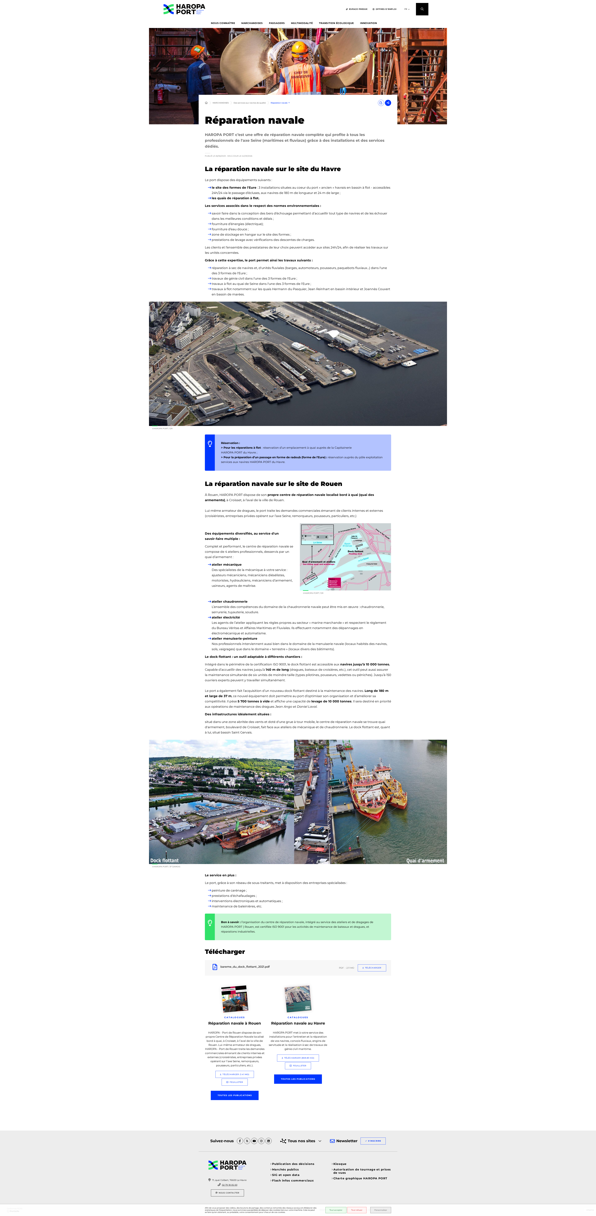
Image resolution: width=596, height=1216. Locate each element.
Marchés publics (285, 1169)
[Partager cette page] (388, 103)
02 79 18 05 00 (229, 1185)
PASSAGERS (277, 23)
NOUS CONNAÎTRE (223, 23)
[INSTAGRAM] (261, 1141)
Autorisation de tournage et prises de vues (362, 1171)
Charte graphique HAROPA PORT (360, 1178)
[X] (247, 1141)
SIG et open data (286, 1175)
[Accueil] (206, 103)
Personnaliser (380, 1210)
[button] (422, 9)
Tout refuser (356, 1210)
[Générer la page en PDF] (381, 103)
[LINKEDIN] (268, 1141)
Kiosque (340, 1164)
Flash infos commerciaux (293, 1180)
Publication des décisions (293, 1164)
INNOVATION (368, 23)
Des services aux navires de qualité (250, 103)
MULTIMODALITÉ (302, 23)
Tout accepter (336, 1210)
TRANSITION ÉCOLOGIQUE (336, 23)
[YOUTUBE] (254, 1141)
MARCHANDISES (252, 23)
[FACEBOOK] (240, 1141)
